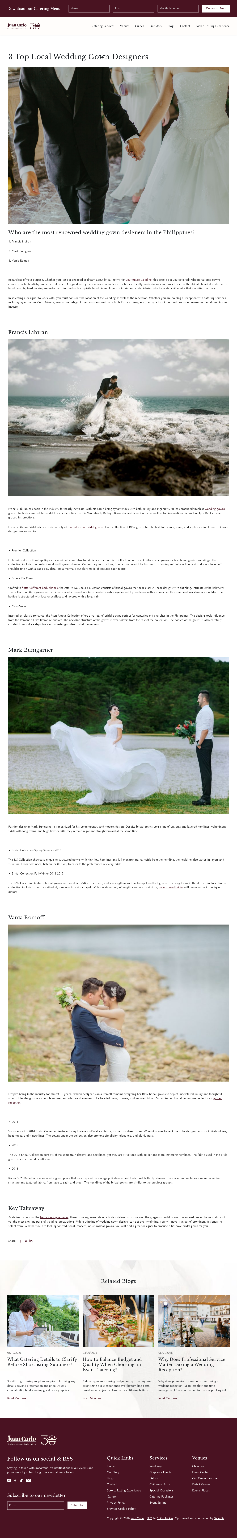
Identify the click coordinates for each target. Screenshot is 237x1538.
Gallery (112, 1496)
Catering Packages (161, 1496)
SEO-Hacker (165, 1518)
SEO (149, 1518)
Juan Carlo (137, 1518)
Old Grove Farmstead (206, 1478)
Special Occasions (161, 1490)
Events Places (201, 1490)
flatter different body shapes (40, 587)
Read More (14, 1398)
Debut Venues (201, 1484)
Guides (139, 26)
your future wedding (139, 279)
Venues (124, 26)
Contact (185, 26)
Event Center (200, 1472)
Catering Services (103, 26)
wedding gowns (214, 508)
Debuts (154, 1478)
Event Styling (158, 1502)
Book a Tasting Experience (213, 26)
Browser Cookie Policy (121, 1508)
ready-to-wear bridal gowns (85, 527)
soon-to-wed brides (171, 887)
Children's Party (160, 1484)
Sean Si (219, 1518)
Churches (198, 1466)
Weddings (156, 1466)
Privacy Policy (116, 1502)
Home (111, 1466)
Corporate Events (160, 1472)
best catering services (54, 1217)
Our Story (156, 26)
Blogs (171, 26)
